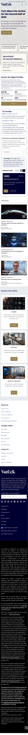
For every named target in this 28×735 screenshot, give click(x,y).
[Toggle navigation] (26, 4)
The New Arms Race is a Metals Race (13, 12)
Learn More (6, 34)
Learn (14, 359)
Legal (3, 515)
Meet (14, 392)
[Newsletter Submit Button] (25, 497)
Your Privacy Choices (10, 527)
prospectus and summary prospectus (10, 656)
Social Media (5, 518)
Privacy (3, 524)
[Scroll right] (24, 170)
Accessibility (5, 512)
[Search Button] (22, 4)
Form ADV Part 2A (5, 609)
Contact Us (4, 506)
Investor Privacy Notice (9, 530)
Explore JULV (6, 39)
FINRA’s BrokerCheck (14, 614)
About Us (14, 103)
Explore (14, 325)
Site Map (4, 521)
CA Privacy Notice (7, 534)
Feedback (4, 509)
